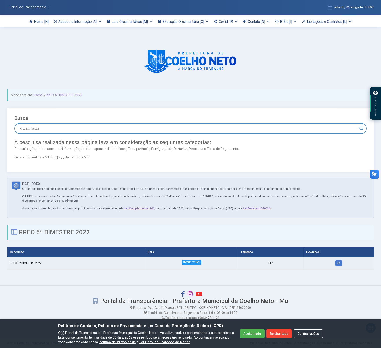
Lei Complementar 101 (139, 208)
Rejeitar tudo (279, 333)
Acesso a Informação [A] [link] (77, 22)
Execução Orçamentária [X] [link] (183, 22)
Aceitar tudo (252, 333)
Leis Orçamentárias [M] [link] (130, 22)
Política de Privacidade (117, 342)
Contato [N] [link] (256, 22)
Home (38, 95)
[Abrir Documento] (338, 263)
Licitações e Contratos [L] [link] (327, 22)
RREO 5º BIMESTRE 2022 (64, 95)
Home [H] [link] (41, 22)
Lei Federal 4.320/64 (256, 208)
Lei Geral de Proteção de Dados (164, 342)
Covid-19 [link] (226, 22)
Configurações (308, 333)
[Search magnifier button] (361, 128)
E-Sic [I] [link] (286, 22)
